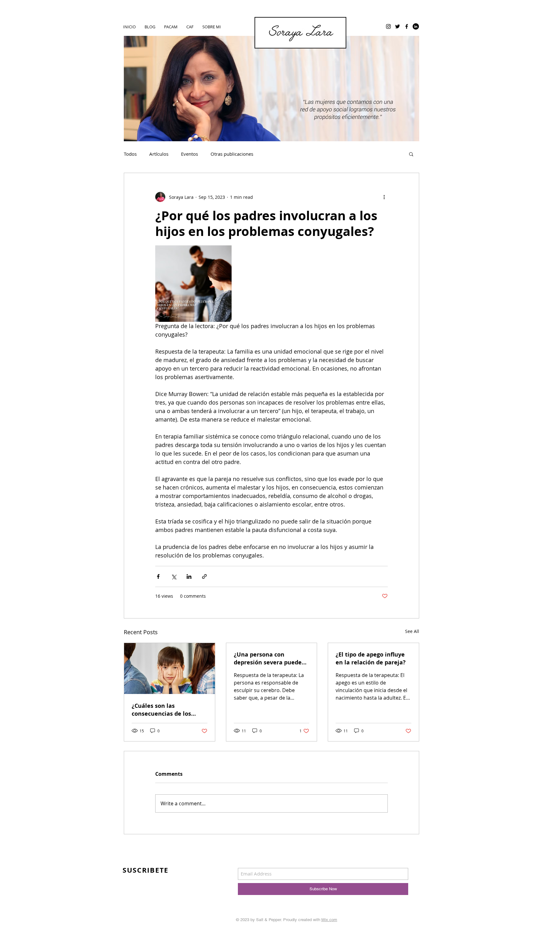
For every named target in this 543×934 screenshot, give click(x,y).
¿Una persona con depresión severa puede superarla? (268, 658)
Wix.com (329, 919)
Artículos (158, 154)
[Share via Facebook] (158, 576)
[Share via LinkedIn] (189, 576)
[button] (411, 153)
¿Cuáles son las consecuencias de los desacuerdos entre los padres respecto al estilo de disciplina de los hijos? (168, 710)
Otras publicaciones (232, 154)
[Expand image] (193, 283)
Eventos (189, 154)
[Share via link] (204, 576)
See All (412, 631)
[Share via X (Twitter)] (174, 576)
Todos (130, 154)
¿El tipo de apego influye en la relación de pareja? (371, 658)
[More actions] (384, 197)
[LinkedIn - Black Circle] (416, 26)
